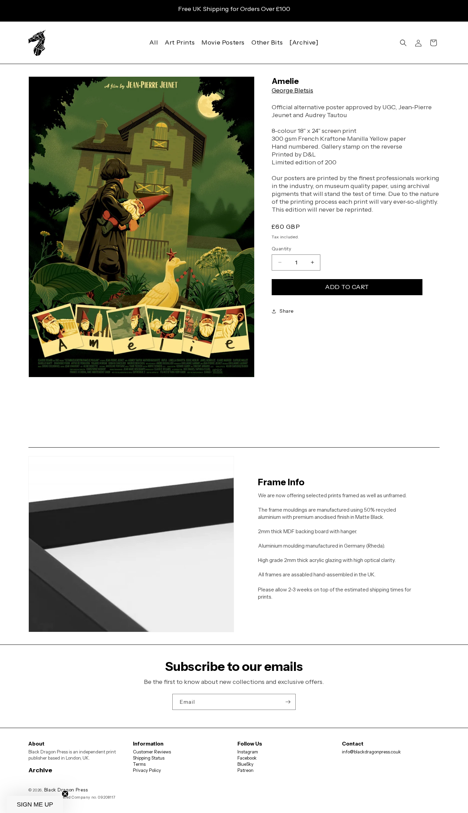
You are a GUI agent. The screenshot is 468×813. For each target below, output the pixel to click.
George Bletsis (292, 90)
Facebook (247, 758)
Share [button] (287, 311)
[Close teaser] (65, 793)
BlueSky (245, 764)
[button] (403, 42)
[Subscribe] (287, 702)
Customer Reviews (152, 751)
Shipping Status (148, 758)
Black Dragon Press (66, 789)
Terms (139, 764)
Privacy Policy (147, 770)
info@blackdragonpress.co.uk (371, 751)
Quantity (281, 248)
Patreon (245, 770)
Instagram (247, 751)
